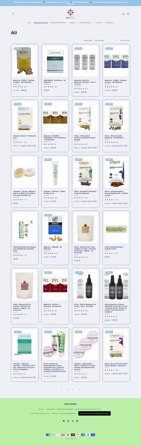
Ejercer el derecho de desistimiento (94, 413)
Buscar (41, 409)
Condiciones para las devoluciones (87, 409)
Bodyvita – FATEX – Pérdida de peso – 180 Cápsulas (23, 81)
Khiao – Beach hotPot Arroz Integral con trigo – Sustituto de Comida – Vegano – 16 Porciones (85, 249)
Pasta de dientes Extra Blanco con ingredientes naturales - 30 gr (24, 248)
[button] (13, 13)
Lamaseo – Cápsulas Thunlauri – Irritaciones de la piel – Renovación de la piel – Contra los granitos (24, 366)
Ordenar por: (87, 40)
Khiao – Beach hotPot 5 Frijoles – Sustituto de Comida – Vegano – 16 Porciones (22, 307)
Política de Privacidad (65, 409)
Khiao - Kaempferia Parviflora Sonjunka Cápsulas (85, 192)
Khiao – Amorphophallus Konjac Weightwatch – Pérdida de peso (116, 193)
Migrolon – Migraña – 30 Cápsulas (53, 248)
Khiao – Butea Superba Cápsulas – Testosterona (114, 137)
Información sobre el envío (40, 413)
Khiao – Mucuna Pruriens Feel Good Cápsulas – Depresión (116, 364)
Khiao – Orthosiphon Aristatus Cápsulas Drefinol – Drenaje (85, 138)
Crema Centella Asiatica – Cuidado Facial (114, 248)
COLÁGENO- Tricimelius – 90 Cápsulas (55, 81)
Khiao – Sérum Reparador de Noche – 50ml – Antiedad (85, 305)
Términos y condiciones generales (64, 413)
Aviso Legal (50, 409)
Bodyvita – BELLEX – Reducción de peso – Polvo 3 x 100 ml (85, 82)
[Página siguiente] (79, 389)
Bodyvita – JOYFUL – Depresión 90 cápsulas (52, 305)
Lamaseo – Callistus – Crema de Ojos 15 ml (54, 192)
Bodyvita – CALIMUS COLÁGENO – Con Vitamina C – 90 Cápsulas (55, 138)
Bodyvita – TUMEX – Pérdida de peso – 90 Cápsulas (115, 81)
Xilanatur (73, 438)
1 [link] (61, 389)
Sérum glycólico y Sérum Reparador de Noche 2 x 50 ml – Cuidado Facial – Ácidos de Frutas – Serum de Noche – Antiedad (116, 308)
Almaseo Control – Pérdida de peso (24, 137)
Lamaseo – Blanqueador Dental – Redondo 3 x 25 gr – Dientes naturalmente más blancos (85, 366)
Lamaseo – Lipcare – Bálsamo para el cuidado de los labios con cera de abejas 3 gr (24, 193)
